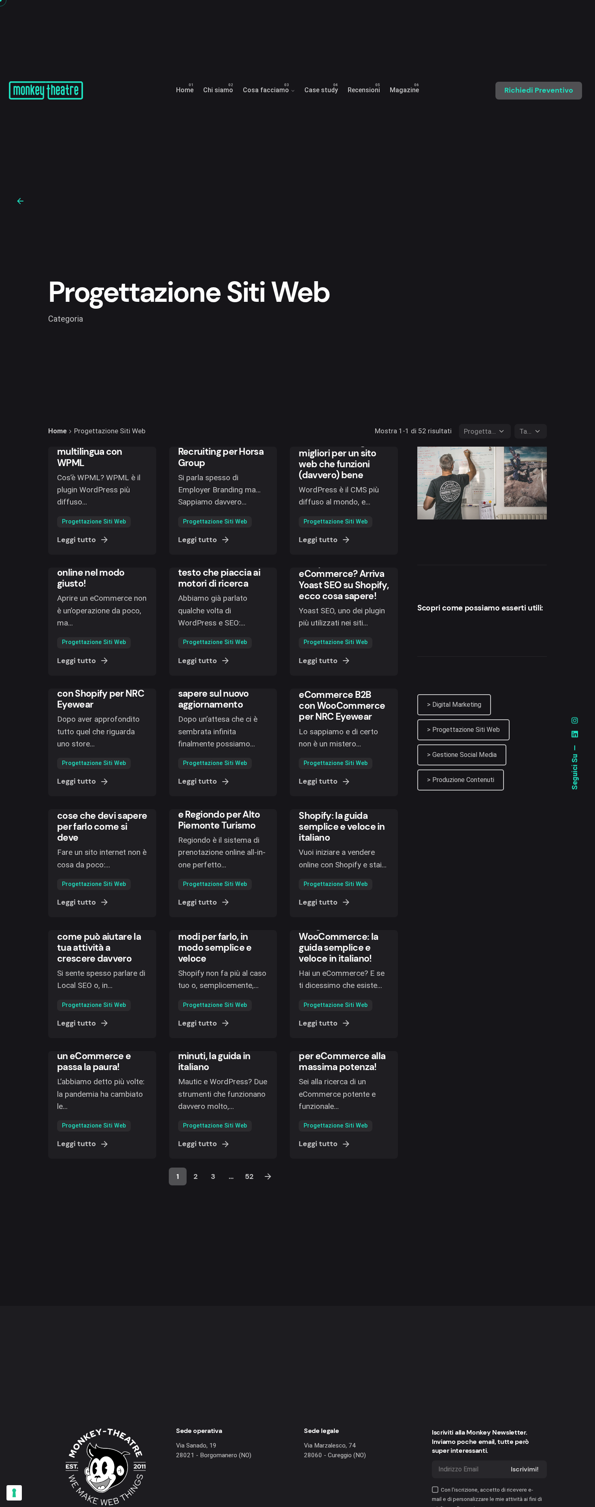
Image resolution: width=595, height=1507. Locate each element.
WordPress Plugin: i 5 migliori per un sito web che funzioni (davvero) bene (342, 458)
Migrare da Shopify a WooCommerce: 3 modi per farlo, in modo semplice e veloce (221, 936)
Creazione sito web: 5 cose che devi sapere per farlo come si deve (102, 821)
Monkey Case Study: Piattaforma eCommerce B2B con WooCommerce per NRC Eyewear (342, 695)
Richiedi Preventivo (538, 90)
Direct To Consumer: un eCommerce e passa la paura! (100, 1056)
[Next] (268, 1176)
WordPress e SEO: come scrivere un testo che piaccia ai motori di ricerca (219, 567)
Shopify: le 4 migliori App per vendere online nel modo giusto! (99, 567)
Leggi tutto (76, 540)
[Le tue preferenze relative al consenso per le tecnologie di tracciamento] (14, 1493)
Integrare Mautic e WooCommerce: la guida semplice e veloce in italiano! (338, 942)
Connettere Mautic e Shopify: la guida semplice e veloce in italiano (343, 821)
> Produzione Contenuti (460, 780)
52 (249, 1176)
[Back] (20, 201)
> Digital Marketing (454, 704)
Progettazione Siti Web (94, 521)
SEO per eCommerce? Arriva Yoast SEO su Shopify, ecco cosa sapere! (344, 579)
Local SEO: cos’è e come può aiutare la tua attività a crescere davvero (99, 942)
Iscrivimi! (525, 1469)
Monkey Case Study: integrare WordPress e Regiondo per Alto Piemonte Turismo (221, 808)
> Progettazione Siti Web (463, 729)
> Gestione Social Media (462, 755)
